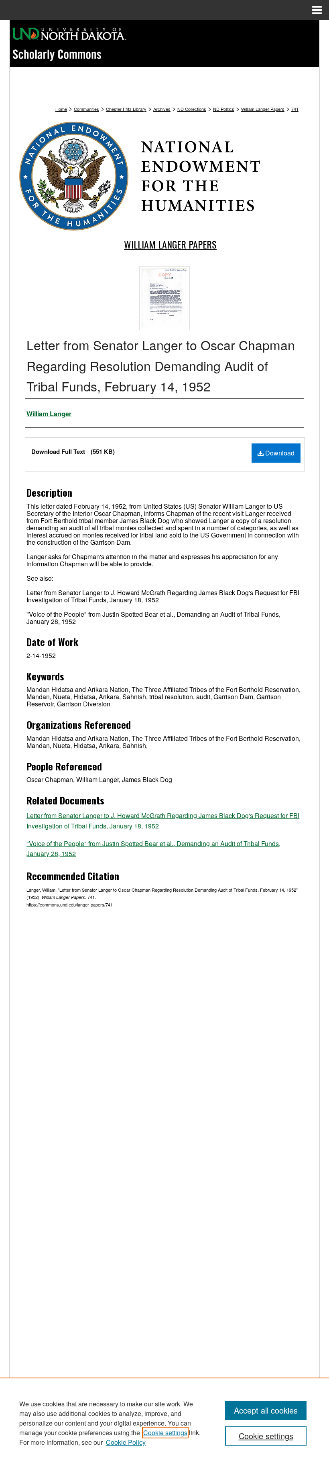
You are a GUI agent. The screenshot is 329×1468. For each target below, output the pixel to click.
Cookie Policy (126, 1442)
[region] (164, 1423)
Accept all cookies (266, 1410)
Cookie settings (165, 1432)
